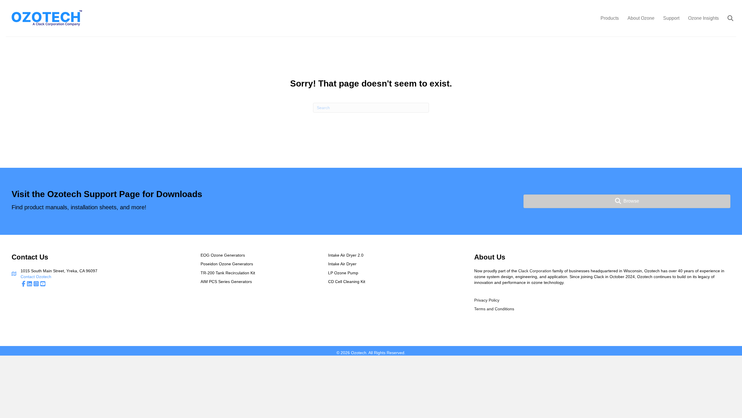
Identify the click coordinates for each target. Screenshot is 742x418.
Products (610, 18)
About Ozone (641, 18)
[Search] (726, 18)
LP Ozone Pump (343, 273)
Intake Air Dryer (342, 264)
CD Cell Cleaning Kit (346, 281)
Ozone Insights (703, 18)
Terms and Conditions (494, 309)
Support (671, 18)
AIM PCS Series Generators (226, 281)
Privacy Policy (486, 300)
